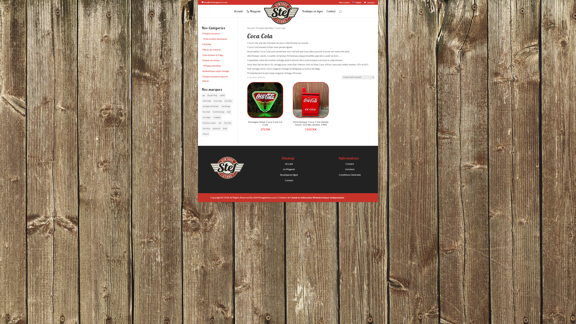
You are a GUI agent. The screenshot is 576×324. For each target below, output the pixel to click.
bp (204, 95)
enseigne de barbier (211, 106)
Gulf (228, 112)
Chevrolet (207, 101)
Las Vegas (207, 117)
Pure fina (206, 128)
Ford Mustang (218, 112)
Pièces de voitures (211, 49)
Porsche (227, 123)
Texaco (205, 134)
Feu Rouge (226, 106)
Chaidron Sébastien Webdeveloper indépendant (317, 197)
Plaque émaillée (213, 65)
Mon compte (344, 3)
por (220, 123)
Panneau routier (209, 123)
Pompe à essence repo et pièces (215, 78)
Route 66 (216, 128)
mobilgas (217, 117)
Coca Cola (218, 101)
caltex (222, 95)
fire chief (206, 112)
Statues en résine (210, 60)
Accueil (238, 11)
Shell (225, 128)
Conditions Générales (350, 174)
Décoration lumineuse (216, 38)
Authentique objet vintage (215, 71)
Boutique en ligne (312, 11)
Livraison (349, 169)
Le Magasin (253, 11)
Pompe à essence (211, 33)
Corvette (228, 101)
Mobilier (207, 44)
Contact (331, 11)
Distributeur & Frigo (212, 55)
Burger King (212, 95)
